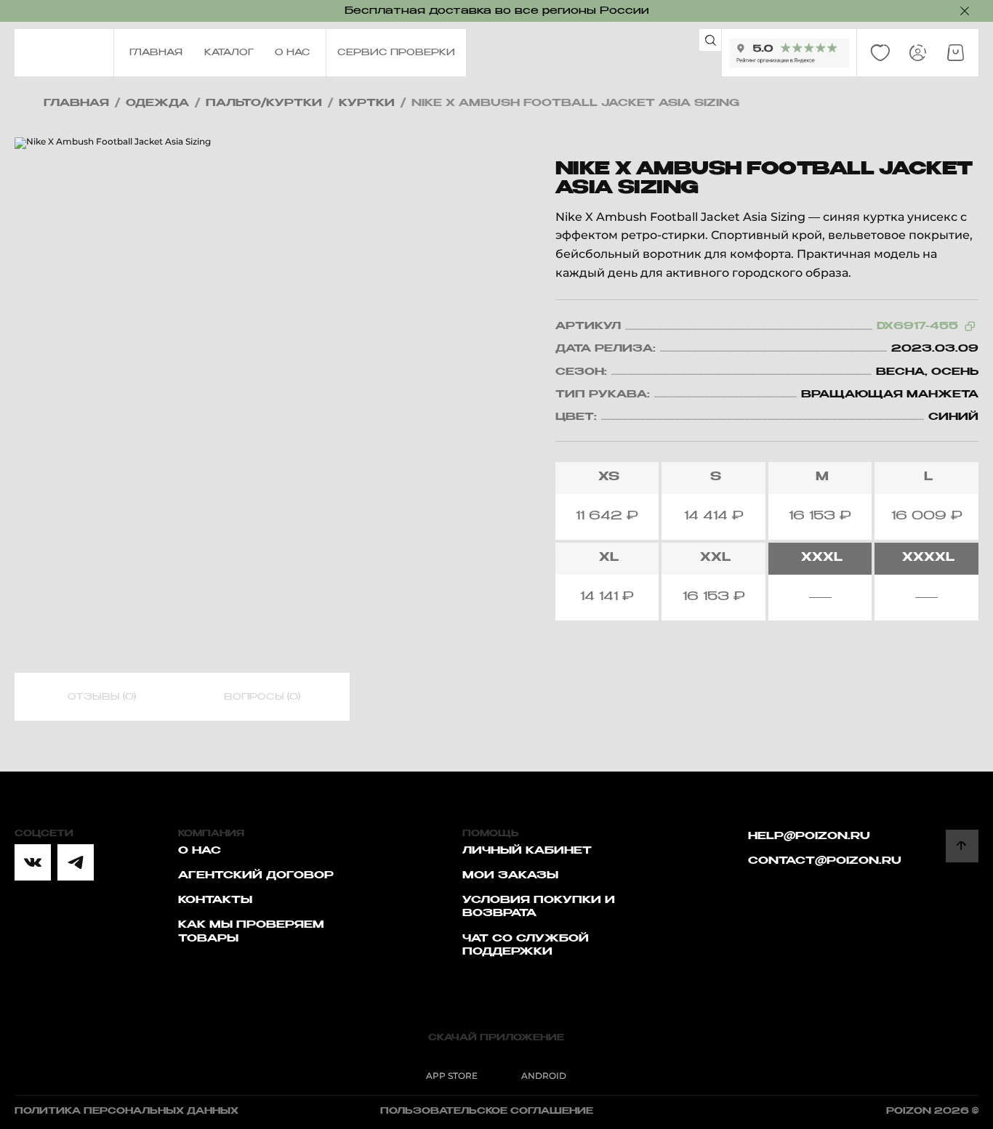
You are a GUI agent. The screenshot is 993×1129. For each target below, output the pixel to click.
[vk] (33, 862)
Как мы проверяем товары (251, 931)
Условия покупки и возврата (538, 906)
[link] (880, 53)
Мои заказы (510, 875)
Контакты (215, 900)
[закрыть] (964, 11)
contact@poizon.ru (824, 861)
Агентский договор (256, 875)
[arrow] (962, 846)
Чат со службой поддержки (525, 945)
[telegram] (75, 862)
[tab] (102, 697)
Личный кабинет (527, 851)
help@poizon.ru (809, 836)
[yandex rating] (789, 53)
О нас (199, 851)
